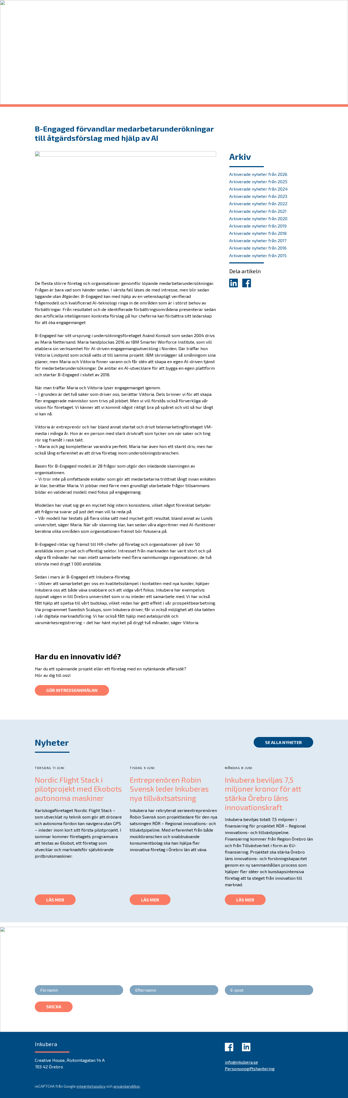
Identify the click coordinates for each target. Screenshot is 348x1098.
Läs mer (55, 899)
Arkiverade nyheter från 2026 (258, 174)
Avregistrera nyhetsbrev (289, 1011)
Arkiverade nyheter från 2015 (258, 255)
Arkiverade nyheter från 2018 (258, 233)
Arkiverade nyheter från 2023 (258, 196)
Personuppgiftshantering (250, 1068)
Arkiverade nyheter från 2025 (258, 181)
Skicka (53, 1006)
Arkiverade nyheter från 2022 (258, 203)
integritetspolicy (91, 1086)
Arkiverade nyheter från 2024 (258, 188)
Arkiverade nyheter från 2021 (258, 211)
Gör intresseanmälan (72, 690)
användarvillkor (126, 1086)
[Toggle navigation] (305, 7)
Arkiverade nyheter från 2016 (258, 247)
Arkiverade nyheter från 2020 (258, 218)
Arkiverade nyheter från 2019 (258, 225)
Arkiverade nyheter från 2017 (257, 240)
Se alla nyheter (283, 742)
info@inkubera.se (241, 1062)
